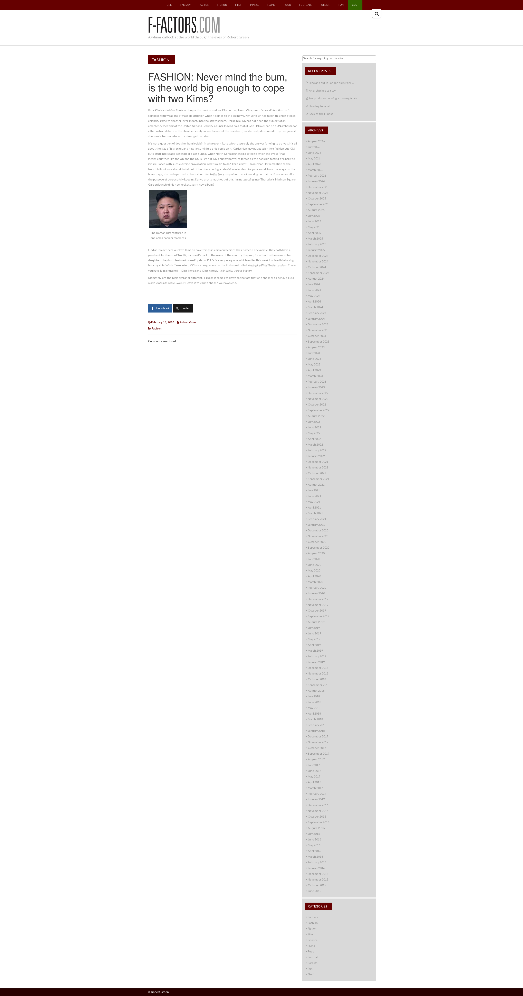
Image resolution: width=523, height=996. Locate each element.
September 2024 (318, 272)
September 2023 (318, 341)
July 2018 (314, 696)
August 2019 (316, 622)
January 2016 (316, 868)
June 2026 (314, 152)
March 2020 (315, 582)
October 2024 (317, 267)
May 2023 (314, 364)
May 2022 (314, 433)
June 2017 (314, 770)
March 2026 (315, 169)
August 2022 (316, 416)
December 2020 (318, 530)
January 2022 (316, 456)
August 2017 (316, 759)
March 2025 (315, 238)
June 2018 (314, 702)
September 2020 (318, 547)
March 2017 (315, 788)
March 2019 (315, 650)
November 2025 (318, 192)
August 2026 (316, 141)
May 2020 (314, 570)
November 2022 (318, 398)
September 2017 (318, 753)
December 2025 (318, 187)
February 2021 (317, 519)
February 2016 (317, 862)
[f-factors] (184, 24)
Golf (355, 4)
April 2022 (314, 438)
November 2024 (318, 261)
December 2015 (318, 873)
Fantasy (185, 4)
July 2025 (314, 215)
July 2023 (314, 353)
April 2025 (314, 232)
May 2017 (314, 776)
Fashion (204, 4)
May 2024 (314, 295)
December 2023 (318, 324)
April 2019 (314, 644)
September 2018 (318, 685)
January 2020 (316, 593)
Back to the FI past (321, 113)
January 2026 (316, 181)
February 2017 (317, 793)
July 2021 (314, 490)
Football (305, 4)
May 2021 (314, 501)
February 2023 (317, 381)
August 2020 (316, 553)
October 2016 (317, 816)
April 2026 (314, 164)
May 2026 (314, 158)
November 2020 (318, 536)
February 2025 (317, 244)
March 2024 (315, 307)
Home (168, 4)
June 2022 (314, 427)
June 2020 (314, 564)
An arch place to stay (322, 90)
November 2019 (318, 604)
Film (238, 4)
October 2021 (317, 473)
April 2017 (314, 782)
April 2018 (314, 713)
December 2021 (318, 461)
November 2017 (318, 742)
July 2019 (314, 627)
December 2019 (318, 599)
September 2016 (318, 822)
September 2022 (318, 410)
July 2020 (314, 559)
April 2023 (314, 370)
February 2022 (317, 450)
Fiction (222, 4)
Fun (341, 4)
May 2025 (314, 227)
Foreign (325, 4)
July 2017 (314, 765)
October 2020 (317, 541)
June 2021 (314, 496)
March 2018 (315, 719)
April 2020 (314, 576)
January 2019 (316, 662)
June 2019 (314, 633)
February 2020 (317, 587)
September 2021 (318, 479)
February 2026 (317, 175)
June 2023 (314, 358)
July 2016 (314, 833)
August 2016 (316, 828)
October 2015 (317, 885)
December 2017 (318, 736)
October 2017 (317, 748)
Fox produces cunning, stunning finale (333, 98)
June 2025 (314, 221)
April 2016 (314, 851)
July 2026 (314, 147)
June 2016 (314, 839)
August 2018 (316, 690)
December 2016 (318, 805)
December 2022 (318, 393)
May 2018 (314, 707)
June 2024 (314, 290)
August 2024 (316, 278)
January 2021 (316, 524)
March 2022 (315, 444)
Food (287, 4)
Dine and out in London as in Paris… (331, 82)
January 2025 (316, 250)
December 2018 (318, 667)
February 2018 (317, 725)
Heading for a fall (319, 106)
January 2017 (316, 799)
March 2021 (315, 513)
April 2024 (314, 301)
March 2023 (315, 376)
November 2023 (318, 330)
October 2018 (317, 679)
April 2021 (314, 507)
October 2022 (317, 404)
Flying (271, 4)
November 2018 (318, 673)
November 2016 (318, 810)
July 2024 (314, 284)
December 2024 (318, 255)
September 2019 (318, 616)
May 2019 (314, 639)
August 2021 (316, 484)
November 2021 (318, 467)
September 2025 (318, 204)
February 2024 (317, 313)
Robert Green (188, 322)
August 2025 (316, 210)
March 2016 (315, 856)
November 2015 (318, 879)
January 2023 (316, 387)
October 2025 (317, 198)
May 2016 (314, 845)
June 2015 (314, 891)
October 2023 (317, 335)
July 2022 (314, 421)
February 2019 (317, 656)
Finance (254, 4)
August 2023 (316, 347)
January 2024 (316, 318)
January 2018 (316, 730)
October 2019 (317, 610)
